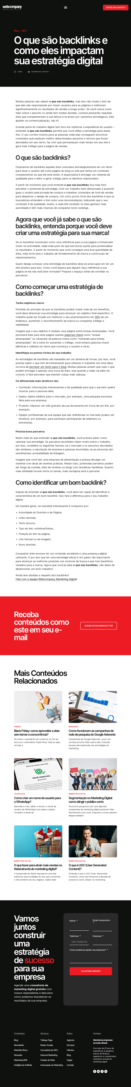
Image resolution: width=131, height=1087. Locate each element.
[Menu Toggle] (65, 7)
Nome (73, 921)
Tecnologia (19, 794)
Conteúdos (19, 1033)
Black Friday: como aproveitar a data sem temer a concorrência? (36, 732)
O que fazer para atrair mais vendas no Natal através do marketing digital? (38, 867)
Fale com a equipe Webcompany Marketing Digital (46, 579)
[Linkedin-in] (98, 1071)
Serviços (44, 1033)
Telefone (74, 936)
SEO (24, 30)
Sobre (69, 1033)
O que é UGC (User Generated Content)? (87, 867)
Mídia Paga (73, 727)
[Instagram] (94, 1071)
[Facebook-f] (102, 1071)
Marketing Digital (77, 794)
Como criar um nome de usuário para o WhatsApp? (37, 800)
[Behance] (105, 1071)
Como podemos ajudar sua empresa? (88, 950)
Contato (97, 1033)
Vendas (17, 727)
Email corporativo (101, 920)
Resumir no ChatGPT (40, 71)
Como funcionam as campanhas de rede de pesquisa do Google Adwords (92, 732)
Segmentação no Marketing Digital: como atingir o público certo (91, 800)
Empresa (97, 936)
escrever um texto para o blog (47, 366)
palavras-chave (73, 334)
